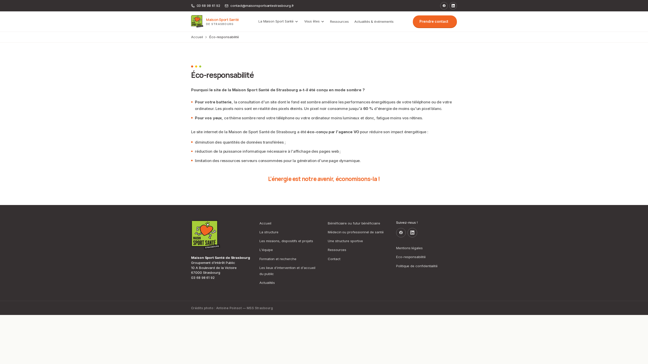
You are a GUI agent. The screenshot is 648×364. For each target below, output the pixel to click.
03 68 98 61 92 (203, 278)
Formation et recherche (277, 259)
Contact (334, 259)
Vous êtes (312, 21)
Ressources (339, 21)
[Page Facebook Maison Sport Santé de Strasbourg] (401, 233)
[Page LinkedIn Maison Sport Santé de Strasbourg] (412, 233)
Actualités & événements (374, 21)
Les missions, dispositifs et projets (286, 241)
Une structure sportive (345, 241)
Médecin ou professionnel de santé (356, 232)
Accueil (197, 37)
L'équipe (266, 250)
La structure (268, 232)
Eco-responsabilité (411, 257)
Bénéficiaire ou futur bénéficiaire (354, 223)
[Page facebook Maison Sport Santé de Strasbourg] (444, 6)
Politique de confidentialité (417, 266)
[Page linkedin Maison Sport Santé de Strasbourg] (453, 6)
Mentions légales (409, 248)
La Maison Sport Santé (276, 21)
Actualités (267, 283)
